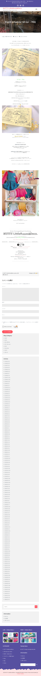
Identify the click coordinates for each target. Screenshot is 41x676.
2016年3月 (6, 496)
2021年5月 (6, 381)
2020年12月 (6, 387)
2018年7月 (6, 440)
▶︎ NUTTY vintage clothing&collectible (27, 649)
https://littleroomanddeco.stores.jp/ (20, 239)
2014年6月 (6, 539)
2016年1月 (6, 500)
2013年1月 (6, 573)
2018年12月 (6, 430)
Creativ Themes (20, 673)
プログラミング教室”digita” (9, 656)
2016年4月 (6, 494)
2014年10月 (6, 530)
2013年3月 (6, 569)
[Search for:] (20, 606)
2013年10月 (6, 555)
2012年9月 (6, 581)
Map (4, 660)
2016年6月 (6, 490)
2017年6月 (6, 466)
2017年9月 (6, 460)
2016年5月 (6, 492)
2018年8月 (6, 438)
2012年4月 (6, 591)
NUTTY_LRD (16, 246)
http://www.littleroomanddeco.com (20, 255)
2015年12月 (6, 502)
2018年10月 (6, 434)
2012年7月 (6, 585)
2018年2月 (6, 450)
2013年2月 (6, 571)
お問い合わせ (7, 620)
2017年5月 (6, 468)
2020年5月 (6, 395)
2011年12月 (6, 599)
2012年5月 (6, 589)
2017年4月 (6, 470)
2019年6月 (6, 417)
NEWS (5, 340)
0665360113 (30, 1)
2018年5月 (6, 444)
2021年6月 (6, 379)
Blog (4, 658)
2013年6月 (6, 563)
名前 (3, 302)
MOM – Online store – (8, 653)
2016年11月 (6, 480)
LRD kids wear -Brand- (8, 651)
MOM (5, 346)
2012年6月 (6, 587)
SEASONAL (6, 348)
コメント (3, 286)
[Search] (36, 606)
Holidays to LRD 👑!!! (33, 273)
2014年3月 (6, 545)
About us (6, 616)
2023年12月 (6, 363)
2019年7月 (6, 415)
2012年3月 (6, 593)
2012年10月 (6, 579)
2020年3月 (6, 399)
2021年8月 (6, 375)
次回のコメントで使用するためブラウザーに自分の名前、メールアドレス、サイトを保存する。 (20, 322)
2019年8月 (6, 413)
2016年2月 (6, 498)
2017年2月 (6, 474)
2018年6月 (6, 442)
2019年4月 (6, 421)
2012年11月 (6, 577)
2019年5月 (6, 419)
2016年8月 (6, 486)
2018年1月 (6, 452)
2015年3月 (6, 520)
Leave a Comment (23, 36)
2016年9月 (6, 484)
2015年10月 (6, 506)
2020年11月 (6, 389)
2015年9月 (6, 508)
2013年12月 (6, 551)
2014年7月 (6, 537)
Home (5, 663)
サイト (3, 314)
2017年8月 (6, 462)
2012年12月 (6, 575)
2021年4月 (6, 383)
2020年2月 (6, 401)
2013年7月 (6, 561)
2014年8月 (6, 535)
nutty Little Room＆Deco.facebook (23, 247)
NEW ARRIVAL (7, 342)
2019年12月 (6, 405)
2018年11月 (6, 432)
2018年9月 (6, 436)
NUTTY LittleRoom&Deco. (12, 8)
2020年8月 (6, 393)
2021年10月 (6, 371)
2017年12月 (6, 454)
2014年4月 (6, 543)
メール (3, 308)
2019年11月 (6, 407)
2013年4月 (6, 567)
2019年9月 (6, 411)
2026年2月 (6, 361)
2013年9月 (6, 557)
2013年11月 (6, 553)
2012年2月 (6, 595)
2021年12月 (6, 369)
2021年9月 (6, 373)
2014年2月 (6, 547)
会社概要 (6, 618)
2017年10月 (6, 458)
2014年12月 (6, 526)
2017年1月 (6, 476)
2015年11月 (6, 504)
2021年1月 (6, 385)
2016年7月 (6, 488)
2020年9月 (6, 391)
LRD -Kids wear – (7, 344)
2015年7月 (6, 512)
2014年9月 (6, 533)
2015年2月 (6, 522)
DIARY (5, 338)
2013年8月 (6, 559)
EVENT (5, 350)
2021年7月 (6, 377)
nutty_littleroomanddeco (26, 246)
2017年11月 (6, 456)
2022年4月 (6, 367)
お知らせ (16, 36)
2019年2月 (6, 426)
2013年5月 (6, 565)
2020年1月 (6, 403)
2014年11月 (6, 528)
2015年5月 (6, 516)
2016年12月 (6, 478)
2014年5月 (6, 541)
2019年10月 (6, 409)
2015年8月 (6, 510)
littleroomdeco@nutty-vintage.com (20, 2)
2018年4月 (6, 446)
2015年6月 (6, 514)
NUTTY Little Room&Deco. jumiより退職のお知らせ (11, 274)
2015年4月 (6, 518)
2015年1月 (6, 524)
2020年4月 (6, 397)
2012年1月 (6, 597)
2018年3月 (6, 448)
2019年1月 (6, 428)
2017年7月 (6, 464)
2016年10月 (6, 482)
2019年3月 (6, 424)
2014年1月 (6, 549)
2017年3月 (6, 472)
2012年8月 (6, 583)
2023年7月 (6, 365)
